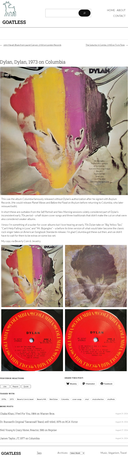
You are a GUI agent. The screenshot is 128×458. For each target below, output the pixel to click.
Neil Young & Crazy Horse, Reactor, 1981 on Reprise (28, 430)
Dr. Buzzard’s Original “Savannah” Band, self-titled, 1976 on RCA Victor (39, 421)
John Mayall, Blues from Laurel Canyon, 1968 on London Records (32, 45)
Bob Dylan (54, 399)
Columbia (65, 399)
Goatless (14, 22)
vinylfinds (111, 399)
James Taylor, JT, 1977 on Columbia (20, 438)
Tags (39, 452)
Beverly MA (41, 399)
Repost (15, 386)
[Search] (84, 13)
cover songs (77, 399)
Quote (26, 386)
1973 (12, 399)
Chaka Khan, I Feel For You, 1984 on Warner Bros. (27, 413)
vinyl (87, 399)
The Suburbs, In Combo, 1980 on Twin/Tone (105, 45)
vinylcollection (98, 399)
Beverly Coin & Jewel (25, 399)
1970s (3, 399)
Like (4, 386)
